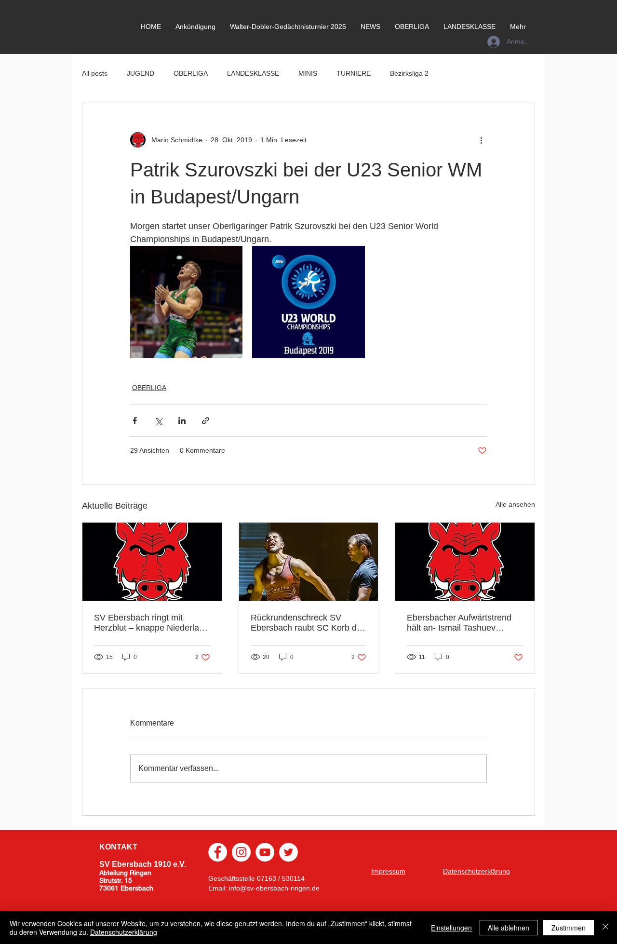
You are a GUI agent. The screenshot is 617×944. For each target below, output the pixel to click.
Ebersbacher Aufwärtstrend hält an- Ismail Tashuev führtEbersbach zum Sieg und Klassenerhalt (464, 623)
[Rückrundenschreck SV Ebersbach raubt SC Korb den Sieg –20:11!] (308, 562)
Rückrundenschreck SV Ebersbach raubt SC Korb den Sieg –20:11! (308, 623)
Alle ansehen (515, 504)
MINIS (307, 73)
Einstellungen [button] (451, 927)
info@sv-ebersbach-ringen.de (274, 888)
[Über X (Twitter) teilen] (158, 420)
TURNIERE (353, 73)
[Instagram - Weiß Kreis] (241, 852)
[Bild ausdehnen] (186, 302)
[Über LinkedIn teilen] (182, 420)
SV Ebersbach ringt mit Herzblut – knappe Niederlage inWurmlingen (151, 623)
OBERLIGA (191, 73)
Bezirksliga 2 (409, 73)
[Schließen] (605, 927)
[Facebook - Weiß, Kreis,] (217, 852)
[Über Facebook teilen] (134, 420)
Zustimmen (568, 927)
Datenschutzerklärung (123, 932)
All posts (94, 73)
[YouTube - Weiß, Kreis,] (264, 852)
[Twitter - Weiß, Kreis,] (288, 852)
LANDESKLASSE (253, 73)
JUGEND (140, 73)
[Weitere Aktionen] (481, 140)
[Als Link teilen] (205, 420)
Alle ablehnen (508, 927)
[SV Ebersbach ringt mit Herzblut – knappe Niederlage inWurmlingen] (152, 562)
